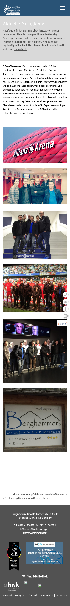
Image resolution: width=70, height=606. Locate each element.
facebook (66, 309)
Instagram (20, 595)
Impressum (62, 595)
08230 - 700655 (26, 525)
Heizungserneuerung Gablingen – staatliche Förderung (38, 494)
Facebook (7, 595)
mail (66, 302)
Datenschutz (46, 595)
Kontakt (32, 595)
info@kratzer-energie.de (38, 529)
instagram (66, 316)
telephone (66, 295)
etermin (66, 323)
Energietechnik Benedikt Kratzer (11, 10)
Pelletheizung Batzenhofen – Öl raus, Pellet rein (27, 498)
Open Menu (62, 8)
